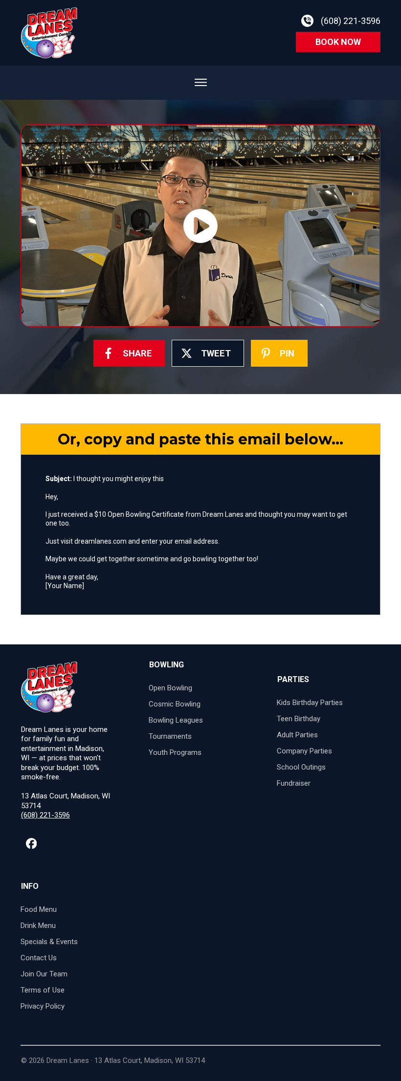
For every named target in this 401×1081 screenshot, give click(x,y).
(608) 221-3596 (45, 815)
